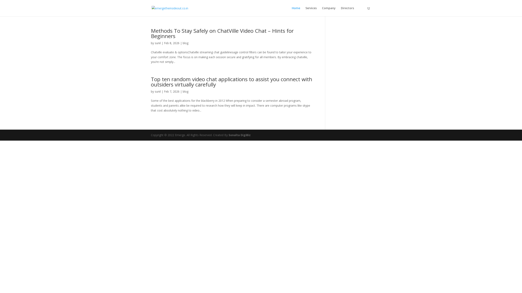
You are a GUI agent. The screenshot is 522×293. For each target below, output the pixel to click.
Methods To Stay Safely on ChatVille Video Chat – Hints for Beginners (222, 33)
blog (185, 43)
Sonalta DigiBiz (240, 135)
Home (296, 8)
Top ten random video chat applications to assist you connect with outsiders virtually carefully (231, 81)
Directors (347, 8)
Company (329, 8)
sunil (158, 43)
